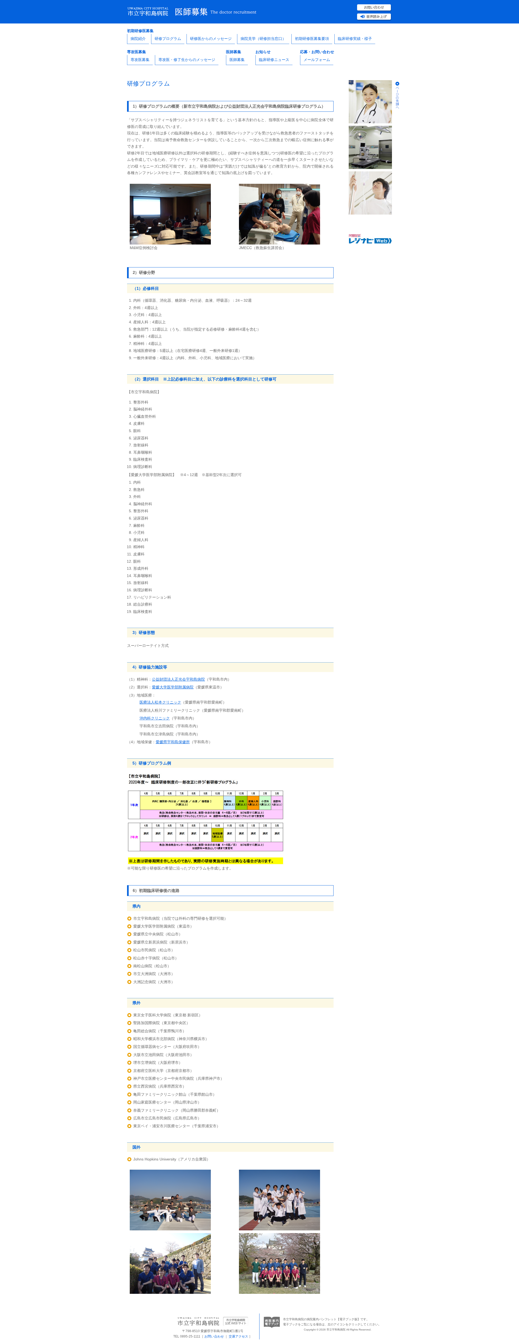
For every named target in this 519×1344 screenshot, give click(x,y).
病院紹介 (138, 38)
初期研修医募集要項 (312, 38)
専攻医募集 (140, 59)
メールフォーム (317, 59)
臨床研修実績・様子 (355, 38)
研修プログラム (168, 38)
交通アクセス (238, 1336)
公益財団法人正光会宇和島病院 (178, 679)
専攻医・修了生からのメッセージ (186, 59)
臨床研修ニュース (274, 59)
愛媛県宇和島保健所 (173, 742)
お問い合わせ (214, 1336)
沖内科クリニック (154, 718)
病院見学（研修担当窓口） (263, 38)
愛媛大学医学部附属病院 (173, 687)
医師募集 (237, 59)
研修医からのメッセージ (211, 38)
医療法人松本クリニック (160, 702)
